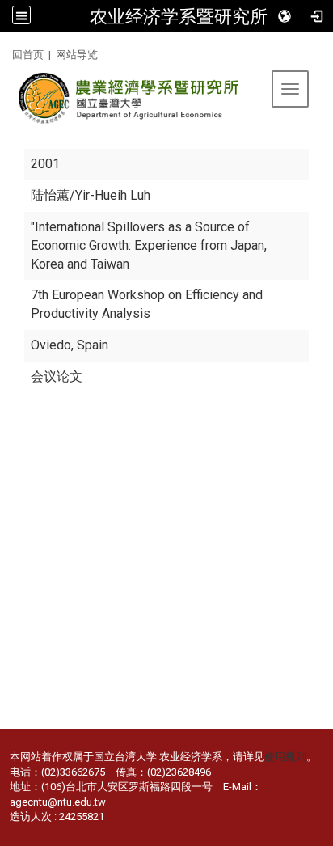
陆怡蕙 (50, 195)
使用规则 (285, 757)
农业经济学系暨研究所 (179, 16)
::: (6, 52)
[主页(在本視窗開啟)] (129, 98)
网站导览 (77, 55)
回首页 (28, 55)
